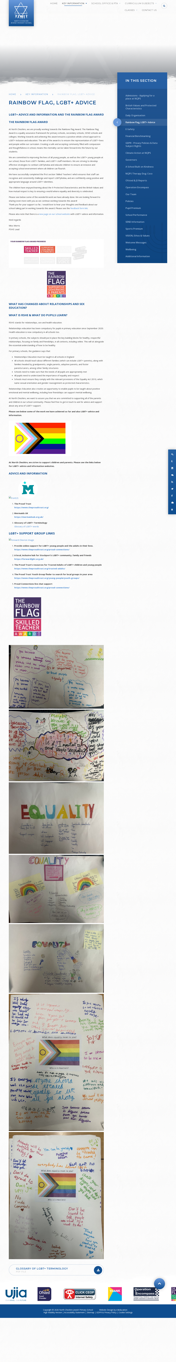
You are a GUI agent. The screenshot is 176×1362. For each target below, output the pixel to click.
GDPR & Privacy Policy (106, 1312)
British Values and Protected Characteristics (141, 107)
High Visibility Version (52, 1312)
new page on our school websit (54, 214)
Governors (131, 159)
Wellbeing (131, 249)
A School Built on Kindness (140, 166)
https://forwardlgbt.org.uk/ (29, 559)
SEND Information (135, 221)
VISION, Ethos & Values (138, 235)
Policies (130, 201)
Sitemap (90, 1312)
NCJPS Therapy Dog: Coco (139, 173)
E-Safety (130, 129)
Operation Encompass (137, 187)
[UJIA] (16, 1294)
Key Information (37, 94)
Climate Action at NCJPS (138, 152)
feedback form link (79, 208)
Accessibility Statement (74, 1312)
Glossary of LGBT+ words (26, 526)
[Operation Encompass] (146, 1294)
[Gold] (115, 1294)
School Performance (136, 214)
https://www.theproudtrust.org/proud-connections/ (41, 549)
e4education (121, 1310)
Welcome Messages (136, 242)
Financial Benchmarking (138, 136)
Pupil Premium (133, 208)
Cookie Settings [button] (126, 1312)
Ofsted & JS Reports (136, 180)
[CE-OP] (79, 1294)
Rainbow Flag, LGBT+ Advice (76, 94)
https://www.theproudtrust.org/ (31, 507)
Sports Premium (134, 228)
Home (12, 94)
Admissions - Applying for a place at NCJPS (140, 97)
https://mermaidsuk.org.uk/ (28, 517)
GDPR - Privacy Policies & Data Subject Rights (141, 144)
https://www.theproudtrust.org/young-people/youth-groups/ (46, 578)
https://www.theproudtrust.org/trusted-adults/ (39, 568)
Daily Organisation (135, 115)
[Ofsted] (44, 1294)
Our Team (131, 194)
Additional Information (138, 256)
